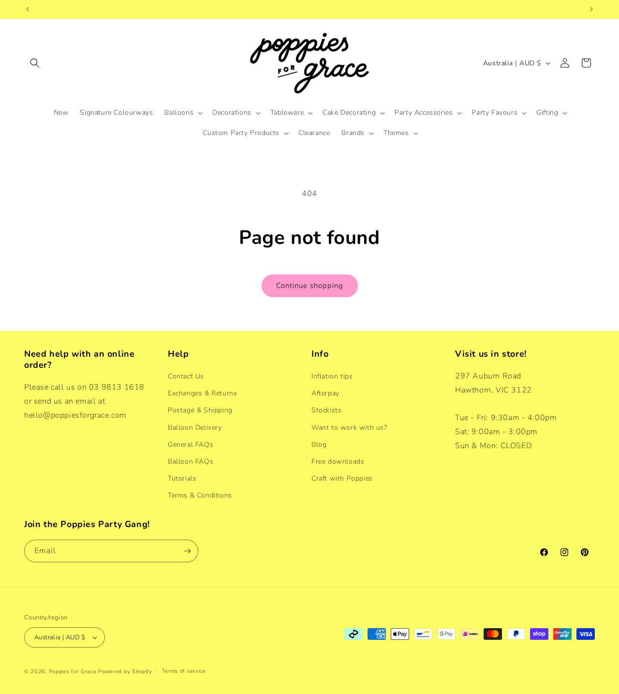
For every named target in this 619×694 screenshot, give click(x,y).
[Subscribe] (187, 551)
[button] (34, 63)
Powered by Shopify (125, 671)
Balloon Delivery (195, 427)
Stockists (326, 410)
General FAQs (190, 444)
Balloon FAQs (190, 461)
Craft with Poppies (342, 478)
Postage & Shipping (200, 410)
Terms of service (184, 671)
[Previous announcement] (27, 9)
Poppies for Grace (73, 671)
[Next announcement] (591, 9)
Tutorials (182, 478)
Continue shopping (309, 285)
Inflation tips (332, 376)
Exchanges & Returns (202, 393)
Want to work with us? (349, 427)
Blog (318, 444)
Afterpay (325, 393)
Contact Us (186, 376)
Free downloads (337, 461)
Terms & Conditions (200, 495)
